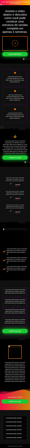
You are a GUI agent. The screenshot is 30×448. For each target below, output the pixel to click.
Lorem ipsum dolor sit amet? (14, 418)
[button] (15, 43)
